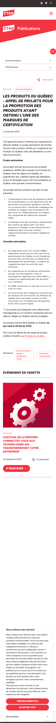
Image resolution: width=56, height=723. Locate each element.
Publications (28, 28)
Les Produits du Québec (33, 336)
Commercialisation (24, 89)
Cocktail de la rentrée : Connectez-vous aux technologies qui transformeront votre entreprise (21, 444)
